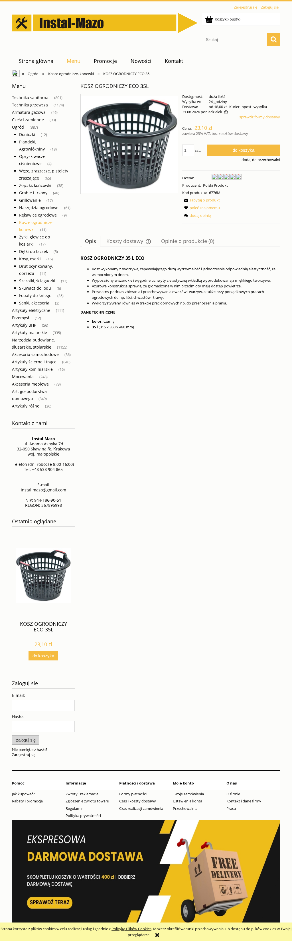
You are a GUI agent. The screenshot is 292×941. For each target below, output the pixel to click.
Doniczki (27, 134)
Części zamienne (28, 119)
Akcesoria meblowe (30, 384)
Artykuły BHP (24, 325)
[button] (201, 200)
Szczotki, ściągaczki (37, 280)
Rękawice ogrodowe (38, 215)
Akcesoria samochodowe (35, 354)
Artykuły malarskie (29, 332)
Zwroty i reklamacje (82, 793)
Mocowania (23, 376)
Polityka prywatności (83, 815)
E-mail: (18, 695)
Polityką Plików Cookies (131, 928)
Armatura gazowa (29, 112)
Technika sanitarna (30, 97)
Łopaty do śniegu (35, 295)
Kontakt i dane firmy (243, 801)
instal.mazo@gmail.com (43, 490)
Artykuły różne (25, 406)
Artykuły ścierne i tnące (34, 362)
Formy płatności (133, 793)
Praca (231, 808)
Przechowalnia (185, 808)
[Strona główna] (105, 22)
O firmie (233, 793)
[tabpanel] (180, 292)
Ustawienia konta (187, 801)
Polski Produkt (215, 185)
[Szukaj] (273, 39)
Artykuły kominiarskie (32, 369)
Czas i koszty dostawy (137, 801)
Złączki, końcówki (35, 185)
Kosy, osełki (30, 258)
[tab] (91, 241)
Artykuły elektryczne (31, 310)
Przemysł (20, 317)
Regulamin (75, 808)
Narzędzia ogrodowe (38, 207)
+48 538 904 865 (47, 469)
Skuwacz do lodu (35, 288)
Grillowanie (30, 200)
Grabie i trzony (33, 192)
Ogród (18, 127)
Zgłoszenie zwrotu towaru (87, 801)
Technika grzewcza (30, 105)
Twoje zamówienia (188, 793)
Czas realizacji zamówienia (141, 808)
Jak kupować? (23, 793)
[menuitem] (36, 61)
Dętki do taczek (33, 251)
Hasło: (18, 716)
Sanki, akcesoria (34, 303)
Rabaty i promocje (27, 801)
